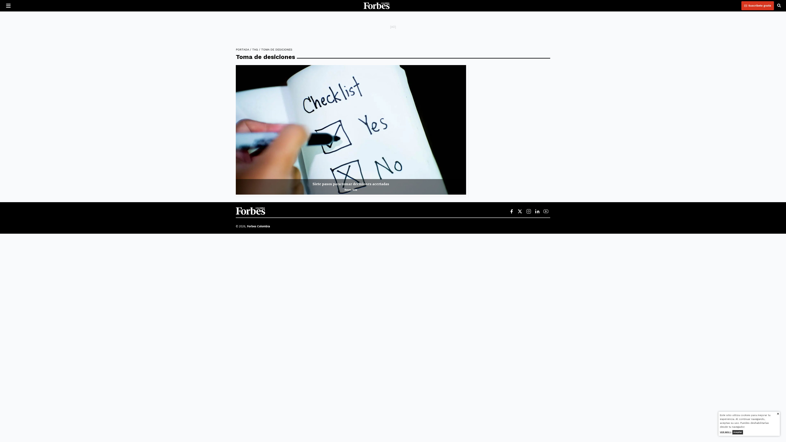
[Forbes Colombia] (377, 5)
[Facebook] (511, 211)
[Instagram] (528, 211)
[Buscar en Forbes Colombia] (779, 6)
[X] (520, 211)
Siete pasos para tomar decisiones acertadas (351, 184)
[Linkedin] (537, 211)
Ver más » (726, 432)
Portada (242, 49)
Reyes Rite (350, 190)
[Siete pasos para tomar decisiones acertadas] (351, 130)
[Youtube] (545, 211)
